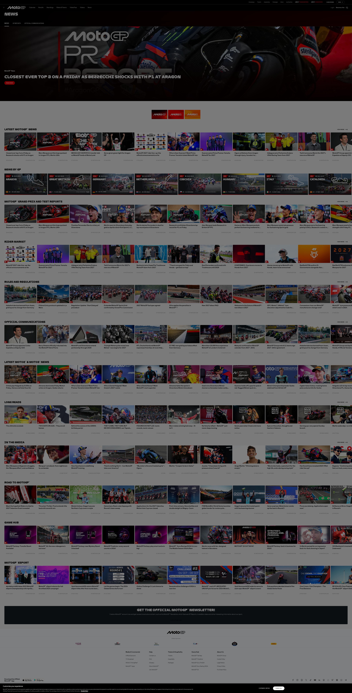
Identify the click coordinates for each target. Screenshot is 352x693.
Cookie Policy (84, 691)
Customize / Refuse (264, 688)
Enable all (279, 688)
